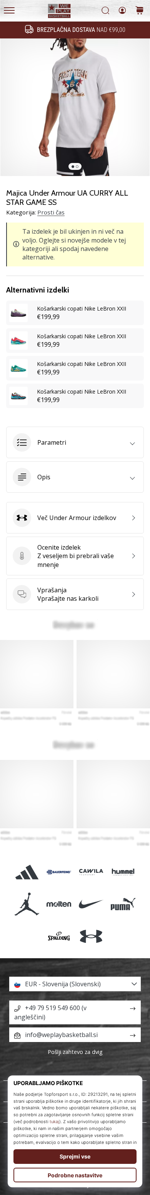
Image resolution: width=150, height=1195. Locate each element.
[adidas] (27, 872)
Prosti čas (51, 212)
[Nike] (91, 904)
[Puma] (123, 904)
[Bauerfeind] (59, 872)
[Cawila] (91, 872)
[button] (75, 442)
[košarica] (139, 11)
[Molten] (59, 904)
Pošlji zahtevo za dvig (75, 1051)
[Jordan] (27, 904)
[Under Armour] (91, 936)
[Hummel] (123, 872)
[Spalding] (59, 936)
